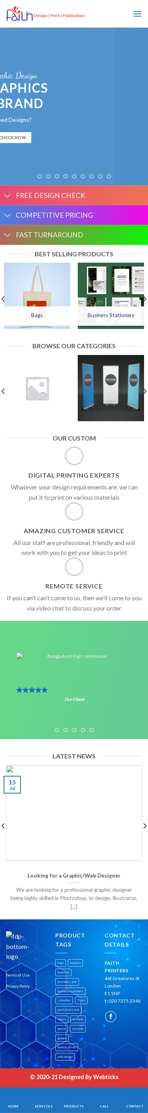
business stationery (70, 991)
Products (74, 1106)
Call (104, 1106)
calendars (64, 1000)
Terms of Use (18, 975)
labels (62, 1019)
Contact (134, 1106)
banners (75, 963)
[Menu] (137, 13)
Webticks (105, 1077)
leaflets (78, 1019)
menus (62, 1029)
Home (13, 1106)
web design (65, 1057)
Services (44, 1106)
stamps (62, 1038)
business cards (67, 982)
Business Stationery (111, 315)
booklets (63, 972)
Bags (37, 315)
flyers (81, 1000)
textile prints (67, 1047)
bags (61, 963)
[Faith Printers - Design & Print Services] (45, 14)
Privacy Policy (18, 986)
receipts (77, 1029)
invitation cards (68, 1010)
